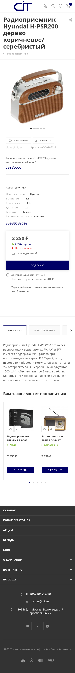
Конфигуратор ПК (16, 520)
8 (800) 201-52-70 (38, 594)
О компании (12, 560)
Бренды (9, 540)
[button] (30, 482)
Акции (8, 530)
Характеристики (44, 330)
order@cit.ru (40, 601)
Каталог (9, 510)
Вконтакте (27, 626)
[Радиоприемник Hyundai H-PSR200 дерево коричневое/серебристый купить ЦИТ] (38, 95)
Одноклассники (37, 626)
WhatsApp (47, 626)
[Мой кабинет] (60, 6)
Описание (15, 330)
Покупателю (12, 569)
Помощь (9, 579)
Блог (7, 550)
